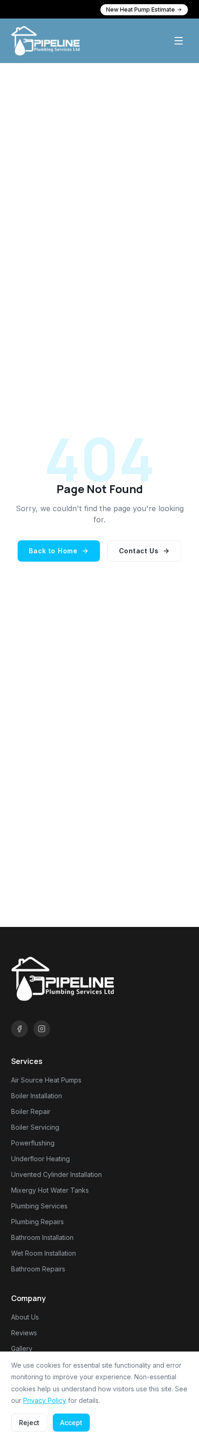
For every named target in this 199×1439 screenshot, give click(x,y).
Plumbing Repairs (37, 1222)
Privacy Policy (44, 1400)
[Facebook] (19, 1028)
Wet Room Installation (43, 1253)
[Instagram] (41, 1028)
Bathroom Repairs (38, 1269)
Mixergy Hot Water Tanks (50, 1190)
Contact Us (139, 551)
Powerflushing (33, 1143)
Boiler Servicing (35, 1127)
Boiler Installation (36, 1096)
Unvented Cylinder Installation (56, 1174)
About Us (25, 1317)
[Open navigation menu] (178, 40)
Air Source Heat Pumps (46, 1080)
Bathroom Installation (42, 1237)
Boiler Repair (30, 1111)
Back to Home (53, 551)
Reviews (24, 1333)
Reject (29, 1422)
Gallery (21, 1348)
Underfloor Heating (40, 1159)
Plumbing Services (39, 1206)
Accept (71, 1422)
